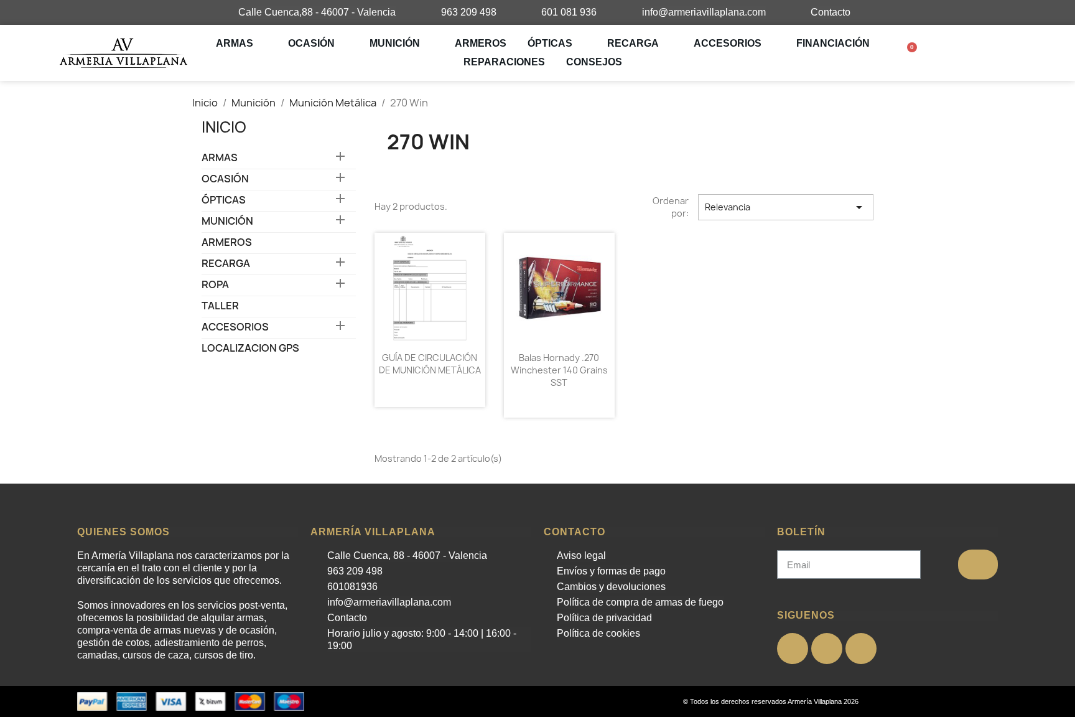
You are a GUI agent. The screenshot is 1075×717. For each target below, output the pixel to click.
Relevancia (786, 207)
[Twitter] (826, 648)
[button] (911, 53)
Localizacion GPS (250, 348)
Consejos (594, 62)
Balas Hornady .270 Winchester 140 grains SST (559, 370)
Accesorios (727, 43)
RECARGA (633, 43)
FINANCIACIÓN (833, 43)
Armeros (480, 43)
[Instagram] (861, 648)
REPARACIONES (504, 62)
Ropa (215, 284)
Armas (234, 43)
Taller (220, 305)
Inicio (224, 127)
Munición (395, 43)
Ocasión (311, 43)
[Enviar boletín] (978, 564)
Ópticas (550, 43)
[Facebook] (792, 648)
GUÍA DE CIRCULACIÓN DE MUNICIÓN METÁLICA (430, 364)
